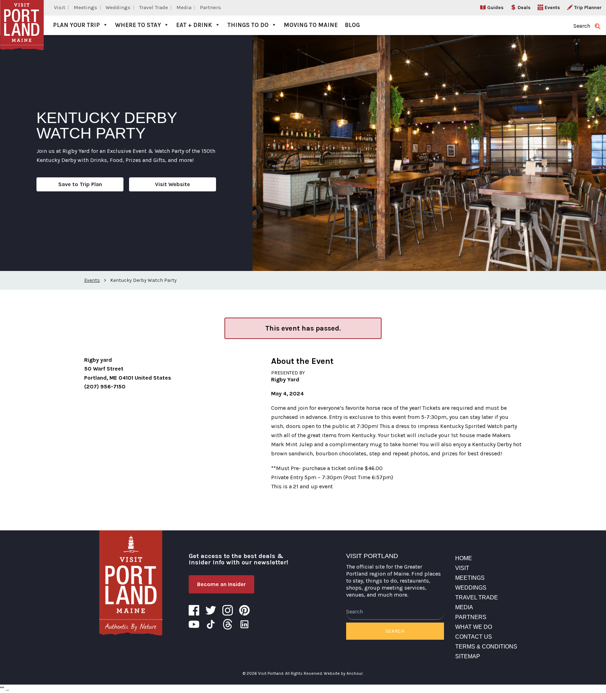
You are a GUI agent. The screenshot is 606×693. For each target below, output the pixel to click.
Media (183, 7)
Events (552, 8)
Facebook (194, 610)
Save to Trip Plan (80, 184)
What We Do (473, 627)
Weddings (118, 7)
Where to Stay (138, 24)
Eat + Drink (194, 24)
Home (463, 558)
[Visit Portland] (22, 17)
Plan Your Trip (76, 24)
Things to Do (248, 24)
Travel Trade (153, 7)
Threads (228, 624)
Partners (210, 7)
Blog (352, 24)
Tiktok (211, 624)
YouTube (194, 624)
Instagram (228, 610)
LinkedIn (244, 624)
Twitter (211, 610)
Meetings (85, 7)
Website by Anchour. (343, 673)
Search (395, 631)
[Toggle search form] (597, 26)
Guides (495, 8)
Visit (59, 7)
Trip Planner (588, 8)
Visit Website (172, 184)
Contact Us (473, 637)
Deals (524, 8)
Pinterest (244, 610)
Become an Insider (221, 584)
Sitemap (467, 656)
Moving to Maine (311, 24)
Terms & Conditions (486, 647)
